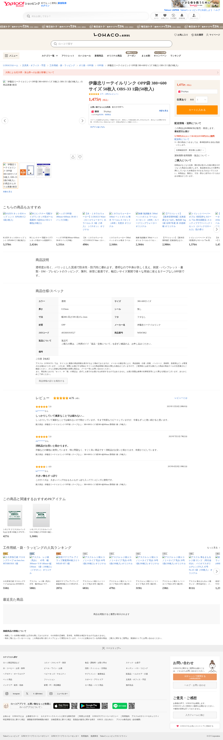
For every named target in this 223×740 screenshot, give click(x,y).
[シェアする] (73, 157)
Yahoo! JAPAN (171, 10)
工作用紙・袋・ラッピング (62, 65)
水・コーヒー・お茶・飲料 (14, 668)
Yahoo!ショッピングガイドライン (113, 736)
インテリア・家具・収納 (13, 685)
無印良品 (129, 685)
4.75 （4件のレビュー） (109, 94)
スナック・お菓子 (133, 663)
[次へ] (82, 120)
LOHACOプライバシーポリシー (105, 716)
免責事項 (94, 736)
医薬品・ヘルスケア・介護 (137, 674)
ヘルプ (217, 10)
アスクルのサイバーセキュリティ (145, 716)
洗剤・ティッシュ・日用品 (96, 668)
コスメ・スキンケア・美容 (55, 663)
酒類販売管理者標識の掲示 (38, 719)
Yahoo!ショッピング (11, 736)
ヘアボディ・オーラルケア (14, 674)
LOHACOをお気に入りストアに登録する (196, 726)
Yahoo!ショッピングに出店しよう (196, 10)
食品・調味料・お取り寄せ (96, 663)
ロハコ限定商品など (11, 663)
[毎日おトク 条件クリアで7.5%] (111, 26)
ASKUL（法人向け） (105, 719)
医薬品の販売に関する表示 (84, 719)
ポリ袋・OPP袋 (86, 65)
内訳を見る (163, 111)
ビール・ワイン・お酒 (53, 668)
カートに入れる (197, 110)
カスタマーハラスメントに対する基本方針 (58, 716)
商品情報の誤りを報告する (51, 381)
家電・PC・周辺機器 (52, 685)
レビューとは (181, 398)
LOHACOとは (18, 716)
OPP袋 (100, 65)
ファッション (49, 679)
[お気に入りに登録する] (80, 157)
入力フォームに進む (194, 715)
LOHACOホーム (10, 65)
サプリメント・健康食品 (95, 674)
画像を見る (7, 192)
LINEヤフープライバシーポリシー (35, 736)
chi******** (40, 441)
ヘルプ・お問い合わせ (195, 685)
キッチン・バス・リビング (137, 668)
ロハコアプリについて (30, 707)
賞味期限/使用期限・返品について (190, 155)
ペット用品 (7, 679)
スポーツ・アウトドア (94, 679)
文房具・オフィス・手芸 (34, 65)
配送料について (181, 139)
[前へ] (5, 120)
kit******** (40, 411)
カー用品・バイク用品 (94, 685)
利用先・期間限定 (105, 114)
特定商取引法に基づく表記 (14, 719)
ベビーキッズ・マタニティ (55, 674)
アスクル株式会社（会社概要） (129, 719)
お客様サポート (32, 716)
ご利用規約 (125, 716)
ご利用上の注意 (84, 716)
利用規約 (84, 736)
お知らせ (6, 716)
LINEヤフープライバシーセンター (65, 736)
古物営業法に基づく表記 (61, 719)
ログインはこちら (97, 127)
